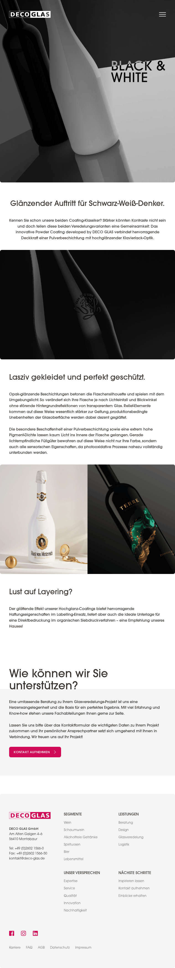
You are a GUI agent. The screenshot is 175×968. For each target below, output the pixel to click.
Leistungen (128, 814)
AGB (41, 948)
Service (69, 888)
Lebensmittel (73, 859)
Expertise (70, 881)
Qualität (70, 896)
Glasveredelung (130, 837)
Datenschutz (60, 948)
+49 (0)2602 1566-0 (29, 848)
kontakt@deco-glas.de (27, 858)
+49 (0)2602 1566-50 (31, 853)
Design (123, 830)
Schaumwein (74, 830)
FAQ (29, 948)
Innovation (72, 903)
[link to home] (30, 14)
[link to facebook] (11, 934)
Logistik (123, 844)
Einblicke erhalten (132, 896)
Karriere (15, 948)
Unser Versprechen (82, 872)
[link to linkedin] (35, 934)
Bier (66, 852)
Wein (67, 823)
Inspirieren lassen (131, 881)
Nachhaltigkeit (75, 910)
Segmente (73, 814)
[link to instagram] (23, 934)
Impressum (83, 948)
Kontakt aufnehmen (32, 752)
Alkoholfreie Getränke (81, 837)
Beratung (125, 823)
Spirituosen (72, 844)
